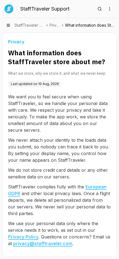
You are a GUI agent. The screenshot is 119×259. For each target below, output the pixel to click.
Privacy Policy (23, 237)
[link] (90, 25)
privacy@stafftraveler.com (42, 243)
